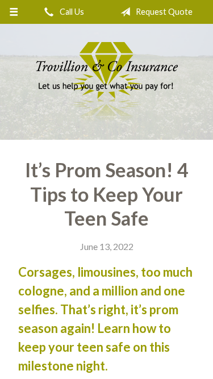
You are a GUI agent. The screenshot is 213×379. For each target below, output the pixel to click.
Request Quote (163, 11)
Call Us (71, 11)
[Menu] (14, 12)
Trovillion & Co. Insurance (107, 82)
